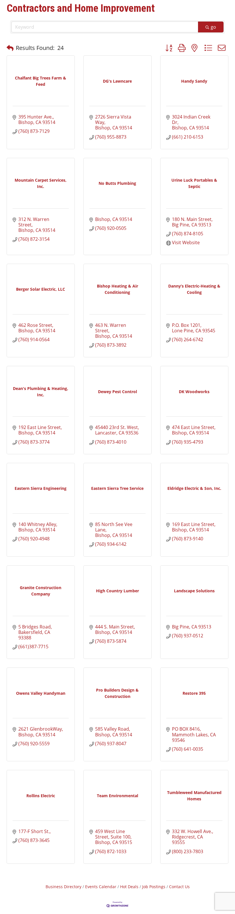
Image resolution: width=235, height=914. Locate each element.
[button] (10, 48)
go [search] (213, 27)
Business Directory (63, 886)
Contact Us (179, 886)
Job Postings (153, 886)
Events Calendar (100, 886)
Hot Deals (129, 886)
